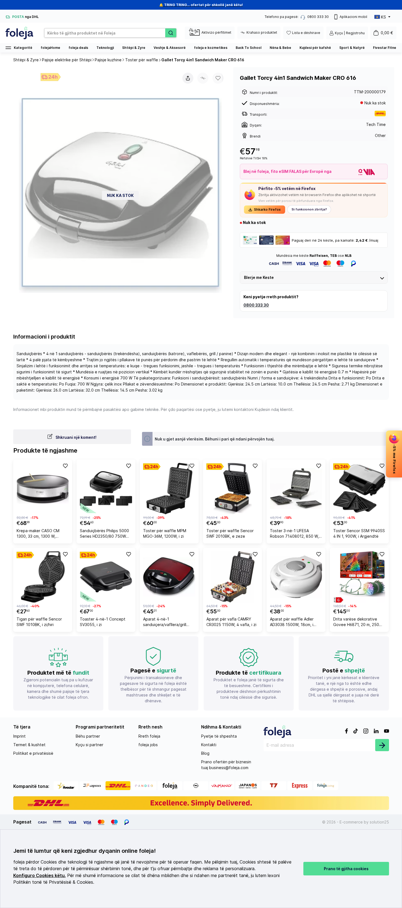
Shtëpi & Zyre (133, 48)
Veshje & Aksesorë (170, 48)
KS (383, 17)
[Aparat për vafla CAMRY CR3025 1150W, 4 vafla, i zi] (232, 577)
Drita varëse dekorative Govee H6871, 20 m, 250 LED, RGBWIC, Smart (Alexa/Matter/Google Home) (356, 623)
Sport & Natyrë (352, 48)
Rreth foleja (149, 736)
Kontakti (208, 744)
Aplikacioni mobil (353, 17)
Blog (205, 753)
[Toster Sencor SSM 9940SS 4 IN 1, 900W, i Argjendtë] (359, 488)
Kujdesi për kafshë (315, 48)
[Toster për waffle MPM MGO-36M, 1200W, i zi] (169, 488)
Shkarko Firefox (267, 209)
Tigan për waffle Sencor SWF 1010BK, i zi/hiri (39, 622)
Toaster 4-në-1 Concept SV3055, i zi (102, 622)
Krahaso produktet (261, 32)
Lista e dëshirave (306, 33)
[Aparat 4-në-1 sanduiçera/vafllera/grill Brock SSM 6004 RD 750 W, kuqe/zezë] (169, 577)
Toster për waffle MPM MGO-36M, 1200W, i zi (164, 533)
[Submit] (382, 745)
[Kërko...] (170, 32)
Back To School (248, 48)
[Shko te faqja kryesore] (19, 32)
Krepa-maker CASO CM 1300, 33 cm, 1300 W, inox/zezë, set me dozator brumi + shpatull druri (41, 534)
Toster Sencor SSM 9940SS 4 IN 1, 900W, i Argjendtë (359, 533)
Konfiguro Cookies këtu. (39, 875)
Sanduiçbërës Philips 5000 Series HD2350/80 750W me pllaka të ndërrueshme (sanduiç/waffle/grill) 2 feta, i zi (106, 534)
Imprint (19, 736)
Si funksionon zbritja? (309, 209)
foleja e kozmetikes (210, 48)
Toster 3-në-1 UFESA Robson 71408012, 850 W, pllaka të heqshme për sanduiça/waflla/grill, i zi (294, 534)
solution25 (379, 822)
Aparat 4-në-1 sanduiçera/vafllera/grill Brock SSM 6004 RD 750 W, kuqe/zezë (168, 623)
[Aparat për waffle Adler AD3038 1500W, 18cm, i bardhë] (296, 577)
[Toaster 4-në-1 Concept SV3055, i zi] (106, 577)
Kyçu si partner (89, 744)
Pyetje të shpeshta (219, 736)
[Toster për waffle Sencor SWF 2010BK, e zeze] (232, 488)
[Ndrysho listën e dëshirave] (65, 465)
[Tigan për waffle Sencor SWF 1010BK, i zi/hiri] (43, 577)
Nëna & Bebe (280, 48)
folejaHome (50, 48)
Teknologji (105, 48)
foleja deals (78, 48)
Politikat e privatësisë (33, 753)
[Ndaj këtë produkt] (187, 78)
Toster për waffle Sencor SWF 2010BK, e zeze (230, 533)
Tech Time (376, 124)
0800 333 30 (256, 305)
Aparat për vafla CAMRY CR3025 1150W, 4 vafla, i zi (231, 622)
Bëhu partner (88, 736)
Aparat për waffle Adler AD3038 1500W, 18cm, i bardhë (292, 623)
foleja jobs (148, 744)
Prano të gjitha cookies (346, 868)
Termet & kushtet (29, 744)
